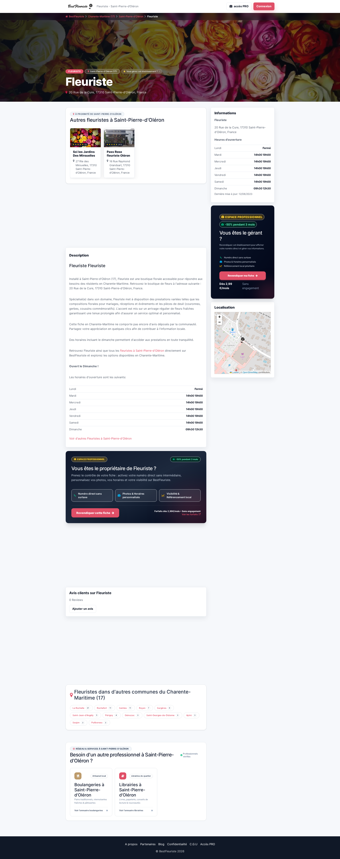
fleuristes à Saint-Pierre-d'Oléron (142, 350)
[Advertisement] (136, 215)
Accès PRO (207, 844)
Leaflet (235, 372)
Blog (161, 844)
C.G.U (193, 844)
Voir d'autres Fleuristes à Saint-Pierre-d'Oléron (100, 438)
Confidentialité (177, 844)
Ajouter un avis (82, 608)
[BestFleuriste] (80, 6)
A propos (131, 844)
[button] (242, 340)
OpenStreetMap (250, 372)
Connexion (263, 6)
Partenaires (147, 844)
